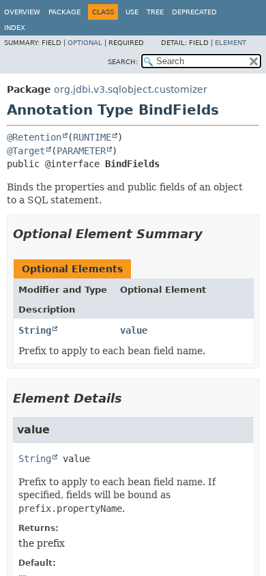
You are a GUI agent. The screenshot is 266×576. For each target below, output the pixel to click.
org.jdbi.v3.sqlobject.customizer (130, 89)
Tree (155, 12)
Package (64, 12)
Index (14, 27)
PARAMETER (81, 150)
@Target (26, 150)
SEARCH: (123, 62)
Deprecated (194, 12)
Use (131, 12)
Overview (22, 12)
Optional (85, 42)
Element (230, 42)
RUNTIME (92, 137)
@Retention (34, 137)
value (133, 330)
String (34, 330)
